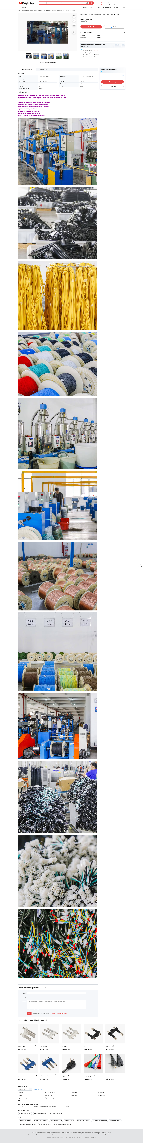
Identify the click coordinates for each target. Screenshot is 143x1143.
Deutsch (68, 1134)
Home (19, 10)
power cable (101, 1092)
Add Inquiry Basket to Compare (48, 62)
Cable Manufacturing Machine (56, 1113)
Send (29, 1013)
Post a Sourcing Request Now (59, 1013)
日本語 (87, 1134)
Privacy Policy (93, 1137)
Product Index (97, 1132)
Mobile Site (104, 1132)
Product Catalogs (39, 1089)
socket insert (74, 1095)
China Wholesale (65, 1132)
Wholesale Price (73, 1132)
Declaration (87, 1137)
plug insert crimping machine (24, 1098)
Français (52, 1134)
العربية (79, 1134)
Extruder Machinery (69, 1120)
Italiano (64, 1134)
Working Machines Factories (40, 1120)
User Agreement (80, 1137)
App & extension (107, 7)
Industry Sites (81, 1132)
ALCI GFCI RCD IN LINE (50, 1092)
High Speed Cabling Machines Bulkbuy (63, 1124)
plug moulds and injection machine (53, 1098)
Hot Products (35, 1132)
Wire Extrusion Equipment (25, 1113)
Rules (124, 7)
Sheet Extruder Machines (45, 1124)
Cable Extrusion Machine (70, 10)
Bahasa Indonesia (112, 1134)
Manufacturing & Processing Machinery (30, 10)
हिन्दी (91, 1134)
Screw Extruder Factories (56, 1120)
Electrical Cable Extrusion (40, 1113)
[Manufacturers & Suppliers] (26, 3)
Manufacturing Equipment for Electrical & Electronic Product (51, 10)
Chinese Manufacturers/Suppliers (53, 1132)
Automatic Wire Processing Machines (27, 1124)
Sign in (123, 4)
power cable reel (48, 1095)
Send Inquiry (91, 27)
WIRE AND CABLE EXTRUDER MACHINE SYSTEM (83, 1098)
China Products (42, 1132)
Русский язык (58, 1134)
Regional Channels (89, 1132)
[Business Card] (123, 75)
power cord (20, 1095)
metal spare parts (102, 1095)
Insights (109, 1132)
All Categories (23, 7)
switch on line (75, 1092)
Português (47, 1134)
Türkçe (100, 1134)
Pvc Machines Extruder (115, 1120)
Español (41, 1134)
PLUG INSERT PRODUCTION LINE (106, 1098)
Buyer (91, 7)
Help (98, 7)
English (36, 1134)
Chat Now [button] (115, 27)
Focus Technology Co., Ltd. (61, 1137)
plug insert (20, 1092)
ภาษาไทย (96, 1134)
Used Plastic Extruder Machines (99, 1120)
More (19, 1127)
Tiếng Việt (105, 1134)
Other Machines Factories (25, 1120)
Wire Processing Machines (83, 1120)
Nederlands (74, 1134)
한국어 (83, 1134)
